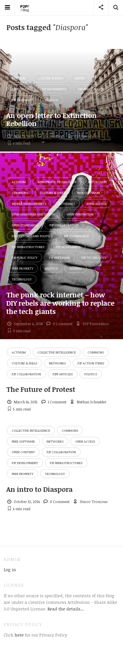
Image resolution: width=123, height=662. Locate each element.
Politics (51, 100)
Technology (21, 279)
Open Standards (25, 225)
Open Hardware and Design (33, 214)
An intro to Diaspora (39, 489)
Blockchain (97, 182)
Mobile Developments (29, 203)
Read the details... (65, 609)
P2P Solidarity (22, 100)
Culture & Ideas (50, 78)
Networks (66, 203)
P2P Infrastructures (28, 247)
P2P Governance (76, 236)
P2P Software (59, 257)
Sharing (75, 268)
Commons (20, 192)
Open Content (23, 452)
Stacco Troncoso (94, 501)
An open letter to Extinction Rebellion (51, 119)
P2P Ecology (21, 89)
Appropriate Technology (56, 182)
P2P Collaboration (64, 225)
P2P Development (25, 463)
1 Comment (57, 401)
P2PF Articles (63, 374)
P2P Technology (94, 257)
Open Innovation (80, 214)
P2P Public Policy (91, 89)
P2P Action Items (91, 363)
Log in (10, 569)
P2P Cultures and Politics (32, 236)
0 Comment (54, 136)
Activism (19, 78)
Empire (80, 78)
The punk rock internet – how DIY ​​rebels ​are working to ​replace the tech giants (60, 303)
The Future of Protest (40, 389)
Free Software (88, 192)
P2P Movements (54, 89)
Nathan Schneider (91, 401)
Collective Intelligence (56, 352)
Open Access (96, 203)
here (18, 635)
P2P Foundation (87, 136)
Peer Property (22, 268)
